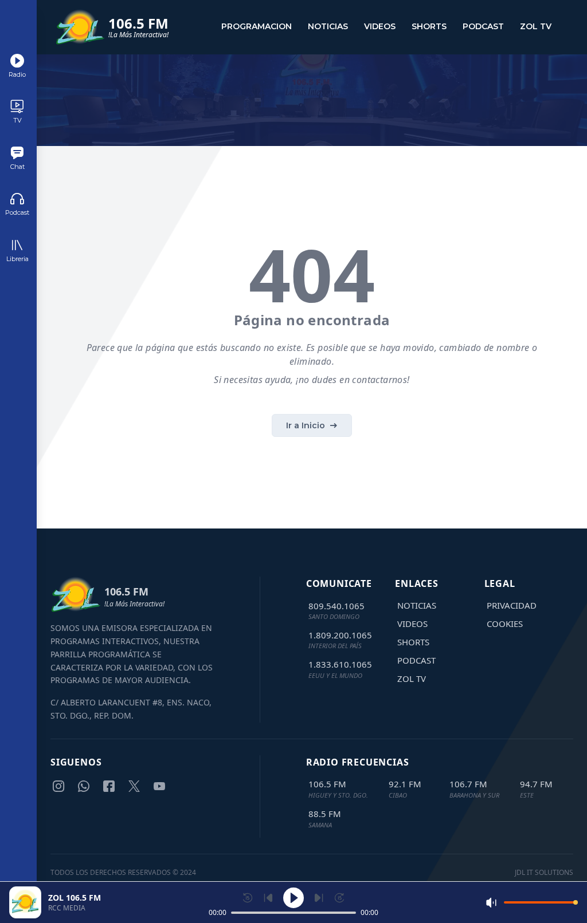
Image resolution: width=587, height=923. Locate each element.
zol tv (535, 26)
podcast (483, 26)
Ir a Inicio (305, 425)
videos (380, 26)
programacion (256, 26)
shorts (429, 26)
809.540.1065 (336, 606)
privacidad (512, 605)
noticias (328, 26)
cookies (505, 623)
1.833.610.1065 (340, 664)
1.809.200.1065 (340, 635)
